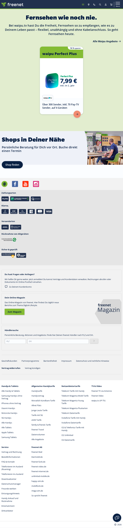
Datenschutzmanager (11, 483)
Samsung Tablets (9, 437)
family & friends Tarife (41, 424)
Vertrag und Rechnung (12, 452)
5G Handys (6, 417)
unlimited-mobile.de (41, 476)
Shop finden (12, 164)
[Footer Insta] (36, 184)
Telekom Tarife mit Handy (73, 391)
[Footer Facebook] (15, 184)
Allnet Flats (36, 405)
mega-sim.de (37, 490)
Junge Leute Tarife (39, 410)
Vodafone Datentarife (71, 422)
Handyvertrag (38, 395)
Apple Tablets (8, 432)
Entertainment (8, 506)
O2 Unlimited (67, 435)
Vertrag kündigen (32, 368)
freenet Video (98, 395)
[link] (61, 80)
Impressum (66, 361)
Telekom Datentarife (71, 413)
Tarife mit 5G (37, 415)
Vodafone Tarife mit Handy (74, 417)
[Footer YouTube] (25, 184)
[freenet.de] (12, 4)
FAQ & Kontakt (8, 461)
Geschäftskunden (9, 361)
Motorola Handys (9, 413)
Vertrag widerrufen (11, 368)
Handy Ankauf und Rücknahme (10, 499)
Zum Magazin (14, 311)
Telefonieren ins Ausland (12, 474)
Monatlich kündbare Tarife (43, 400)
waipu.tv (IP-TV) (98, 400)
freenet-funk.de (38, 461)
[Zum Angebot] (77, 114)
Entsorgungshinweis (11, 493)
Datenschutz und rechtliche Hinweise (92, 361)
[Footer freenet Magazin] (5, 184)
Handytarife (37, 391)
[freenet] (111, 4)
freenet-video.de (39, 466)
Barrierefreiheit (50, 361)
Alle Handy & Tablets (11, 391)
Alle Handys (7, 422)
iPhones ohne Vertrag (11, 403)
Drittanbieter (7, 510)
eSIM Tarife (36, 420)
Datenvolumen (38, 434)
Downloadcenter (9, 479)
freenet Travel (38, 429)
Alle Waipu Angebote (105, 41)
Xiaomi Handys (8, 408)
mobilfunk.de (37, 486)
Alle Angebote (38, 439)
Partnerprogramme (30, 361)
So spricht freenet (39, 495)
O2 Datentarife (68, 440)
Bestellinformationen (11, 457)
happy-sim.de (38, 481)
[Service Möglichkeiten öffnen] (117, 518)
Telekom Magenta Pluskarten (75, 408)
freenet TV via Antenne (102, 391)
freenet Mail (37, 452)
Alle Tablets (7, 427)
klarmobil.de (37, 457)
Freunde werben (9, 488)
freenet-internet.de (40, 471)
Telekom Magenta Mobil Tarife (75, 395)
